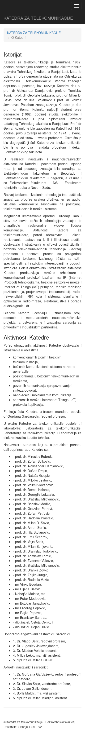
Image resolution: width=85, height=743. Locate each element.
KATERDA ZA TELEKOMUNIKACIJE (34, 32)
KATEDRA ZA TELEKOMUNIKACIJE (38, 18)
